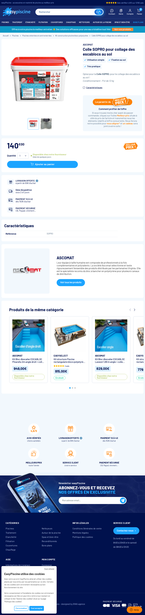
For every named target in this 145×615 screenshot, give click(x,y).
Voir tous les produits (70, 282)
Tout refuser (49, 569)
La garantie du (103, 102)
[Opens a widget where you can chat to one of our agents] (134, 610)
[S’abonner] (123, 500)
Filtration (10, 541)
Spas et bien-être (50, 537)
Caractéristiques (94, 87)
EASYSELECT (61, 355)
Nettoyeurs (47, 528)
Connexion (47, 565)
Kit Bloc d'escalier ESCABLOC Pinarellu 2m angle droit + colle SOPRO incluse (27, 360)
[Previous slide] (130, 310)
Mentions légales (80, 533)
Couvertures (11, 545)
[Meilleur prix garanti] (130, 147)
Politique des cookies (82, 537)
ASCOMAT (88, 44)
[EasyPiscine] (16, 12)
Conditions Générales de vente (87, 528)
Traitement (11, 533)
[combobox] (69, 12)
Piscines (10, 528)
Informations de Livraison (18, 565)
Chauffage (11, 550)
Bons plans (47, 545)
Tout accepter (36, 608)
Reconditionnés (49, 541)
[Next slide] (134, 310)
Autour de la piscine (51, 533)
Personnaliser (21, 608)
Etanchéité (11, 537)
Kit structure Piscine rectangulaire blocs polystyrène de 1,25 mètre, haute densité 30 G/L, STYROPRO (70, 360)
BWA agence (79, 604)
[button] (70, 388)
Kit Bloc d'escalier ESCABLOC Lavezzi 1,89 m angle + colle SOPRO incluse (110, 360)
